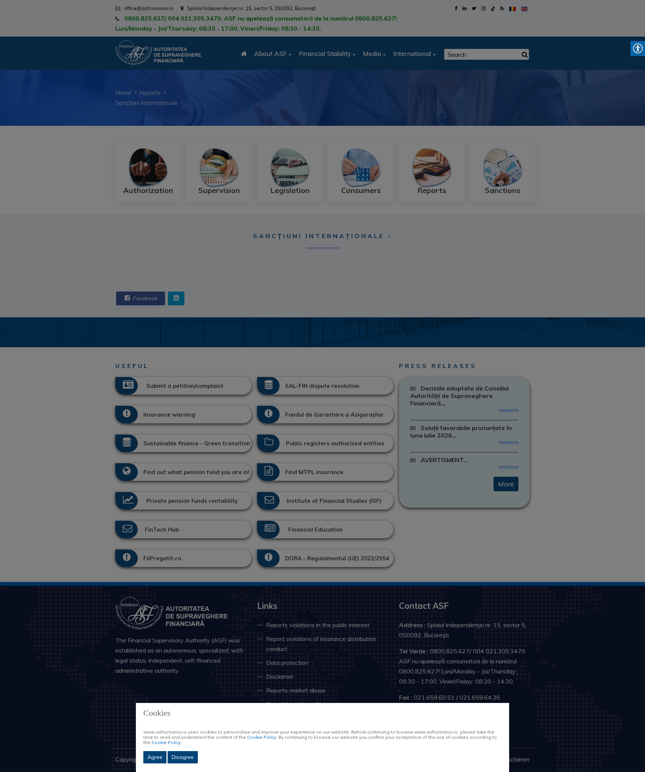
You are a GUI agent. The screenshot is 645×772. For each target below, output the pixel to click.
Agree (154, 757)
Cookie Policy (261, 737)
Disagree (183, 757)
